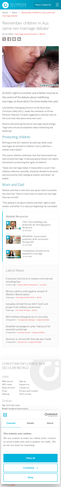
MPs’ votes (7, 384)
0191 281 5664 (13, 405)
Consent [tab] (11, 423)
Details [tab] (30, 423)
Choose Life (22, 342)
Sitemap (5, 394)
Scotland (43, 285)
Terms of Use (25, 394)
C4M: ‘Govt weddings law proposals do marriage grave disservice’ (36, 224)
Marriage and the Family (26, 34)
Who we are (7, 381)
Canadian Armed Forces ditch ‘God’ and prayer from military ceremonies (27, 305)
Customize (28, 468)
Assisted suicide (24, 332)
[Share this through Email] (14, 38)
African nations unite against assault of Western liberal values (26, 293)
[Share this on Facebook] (9, 38)
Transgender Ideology (26, 320)
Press (4, 391)
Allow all (30, 458)
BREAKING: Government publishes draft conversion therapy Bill (35, 239)
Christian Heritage (23, 310)
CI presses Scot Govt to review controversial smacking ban (29, 280)
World (42, 34)
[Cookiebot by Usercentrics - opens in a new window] (45, 415)
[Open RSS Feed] (19, 38)
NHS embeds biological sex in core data (27, 316)
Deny (30, 477)
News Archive (8, 387)
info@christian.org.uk (18, 408)
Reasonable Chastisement (28, 285)
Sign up (22, 381)
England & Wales (43, 320)
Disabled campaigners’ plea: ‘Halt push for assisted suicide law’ (28, 328)
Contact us (24, 387)
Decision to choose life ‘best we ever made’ (28, 339)
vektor (12, 485)
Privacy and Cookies (28, 391)
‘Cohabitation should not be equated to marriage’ (35, 252)
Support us (24, 384)
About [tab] (50, 423)
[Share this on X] (4, 38)
